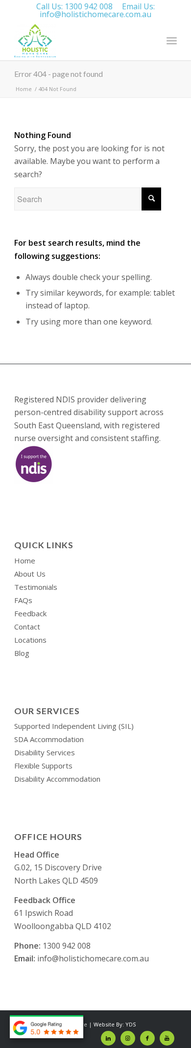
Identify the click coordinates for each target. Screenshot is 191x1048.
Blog (21, 653)
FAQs (23, 600)
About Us (30, 574)
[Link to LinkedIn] (108, 1038)
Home (24, 560)
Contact (27, 626)
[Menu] (172, 40)
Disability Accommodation (57, 779)
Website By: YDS (115, 1024)
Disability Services (44, 752)
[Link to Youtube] (167, 1038)
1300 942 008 (89, 6)
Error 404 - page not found (58, 73)
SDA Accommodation (49, 739)
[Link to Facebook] (147, 1038)
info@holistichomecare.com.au (95, 14)
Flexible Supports (43, 765)
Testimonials (35, 587)
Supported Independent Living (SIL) (74, 726)
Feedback (30, 613)
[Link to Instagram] (127, 1038)
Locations (30, 640)
